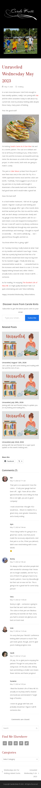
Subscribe (32, 318)
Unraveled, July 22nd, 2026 (13, 442)
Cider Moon (15, 171)
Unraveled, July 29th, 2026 (12, 402)
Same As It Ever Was (23, 146)
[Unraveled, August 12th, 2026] (20, 345)
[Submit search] (36, 728)
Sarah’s (13, 146)
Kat (37, 95)
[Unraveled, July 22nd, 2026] (20, 425)
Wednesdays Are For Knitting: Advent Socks (11, 772)
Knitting (20, 87)
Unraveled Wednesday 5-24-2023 (30, 773)
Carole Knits (14, 784)
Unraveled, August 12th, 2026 (14, 362)
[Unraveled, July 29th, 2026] (20, 385)
